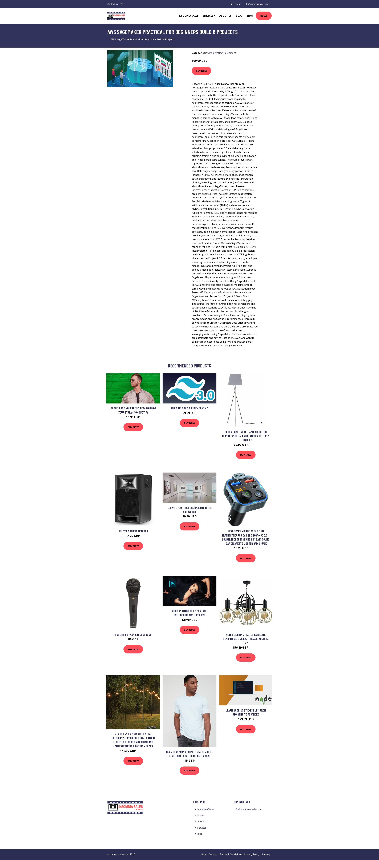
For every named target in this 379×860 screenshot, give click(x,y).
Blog (239, 15)
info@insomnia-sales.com (257, 4)
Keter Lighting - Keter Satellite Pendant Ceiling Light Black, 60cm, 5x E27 (246, 639)
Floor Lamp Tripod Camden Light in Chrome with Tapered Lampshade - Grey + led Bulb (245, 436)
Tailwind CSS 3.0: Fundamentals (189, 408)
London (237, 4)
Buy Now (201, 70)
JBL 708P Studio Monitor (133, 531)
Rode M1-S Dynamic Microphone (133, 634)
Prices (263, 15)
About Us (225, 15)
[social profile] (121, 4)
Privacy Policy (251, 854)
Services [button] (208, 15)
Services (201, 827)
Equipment (230, 53)
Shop (250, 15)
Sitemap (265, 854)
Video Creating (214, 53)
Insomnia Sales (188, 15)
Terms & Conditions (231, 854)
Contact (213, 854)
